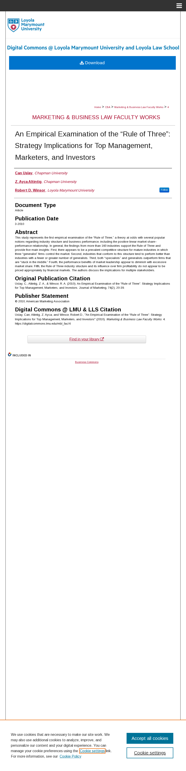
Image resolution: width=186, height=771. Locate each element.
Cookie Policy (70, 756)
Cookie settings (92, 751)
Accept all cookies (150, 738)
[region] (93, 745)
